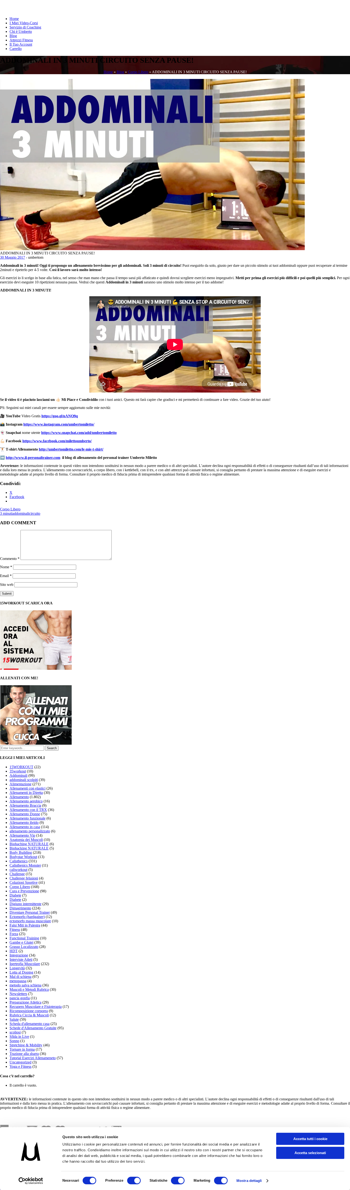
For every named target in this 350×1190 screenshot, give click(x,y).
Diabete (15, 895)
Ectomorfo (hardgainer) (27, 917)
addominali (20, 513)
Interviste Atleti (21, 959)
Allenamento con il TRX (28, 810)
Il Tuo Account (21, 44)
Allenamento (19, 797)
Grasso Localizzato (24, 947)
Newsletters (18, 994)
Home (14, 19)
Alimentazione (20, 784)
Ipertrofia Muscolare (25, 964)
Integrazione (19, 955)
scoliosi (15, 1032)
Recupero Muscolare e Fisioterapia (36, 1007)
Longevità (17, 968)
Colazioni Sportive (24, 882)
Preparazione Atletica (25, 1002)
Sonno (14, 1041)
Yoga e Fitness (20, 1066)
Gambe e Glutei (21, 942)
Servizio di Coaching (25, 27)
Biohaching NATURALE (29, 844)
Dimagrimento (20, 908)
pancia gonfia (20, 998)
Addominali (18, 775)
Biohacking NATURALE (29, 848)
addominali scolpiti (24, 780)
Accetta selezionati (310, 1153)
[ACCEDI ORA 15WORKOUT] (36, 668)
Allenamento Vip (22, 835)
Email (6, 576)
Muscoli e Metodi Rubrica (29, 989)
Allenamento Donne (25, 814)
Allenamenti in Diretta (26, 793)
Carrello (16, 49)
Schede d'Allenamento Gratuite (33, 1028)
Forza (14, 934)
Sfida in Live (19, 1037)
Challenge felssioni (24, 878)
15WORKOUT (21, 767)
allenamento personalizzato (30, 831)
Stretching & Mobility (26, 1045)
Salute (14, 1019)
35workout (18, 771)
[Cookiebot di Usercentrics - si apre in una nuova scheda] (31, 1180)
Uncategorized (20, 1062)
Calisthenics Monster (25, 865)
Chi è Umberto (21, 31)
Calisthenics (19, 861)
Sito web (6, 585)
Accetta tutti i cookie (310, 1139)
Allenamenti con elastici (27, 788)
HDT (14, 951)
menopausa (18, 981)
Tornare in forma (22, 1049)
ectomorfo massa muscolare (30, 921)
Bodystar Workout (23, 857)
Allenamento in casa (25, 827)
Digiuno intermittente (25, 904)
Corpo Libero (138, 72)
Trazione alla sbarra (24, 1054)
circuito (34, 513)
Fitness (15, 930)
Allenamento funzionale (27, 818)
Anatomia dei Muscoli (26, 840)
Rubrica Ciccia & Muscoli (29, 1015)
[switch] (134, 1180)
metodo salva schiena (25, 985)
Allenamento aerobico (26, 801)
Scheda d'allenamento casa (30, 1024)
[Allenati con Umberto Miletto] (36, 743)
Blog (13, 36)
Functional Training (24, 938)
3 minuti (6, 513)
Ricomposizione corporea (29, 1011)
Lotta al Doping (21, 972)
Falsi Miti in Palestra (25, 925)
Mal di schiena (20, 977)
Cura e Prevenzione (24, 891)
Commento (10, 559)
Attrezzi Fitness (21, 40)
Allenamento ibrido (24, 823)
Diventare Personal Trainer (30, 912)
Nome (6, 567)
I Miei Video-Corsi (24, 23)
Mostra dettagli (249, 1181)
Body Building (21, 852)
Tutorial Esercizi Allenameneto (33, 1058)
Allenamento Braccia (25, 805)
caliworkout (18, 870)
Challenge (17, 874)
